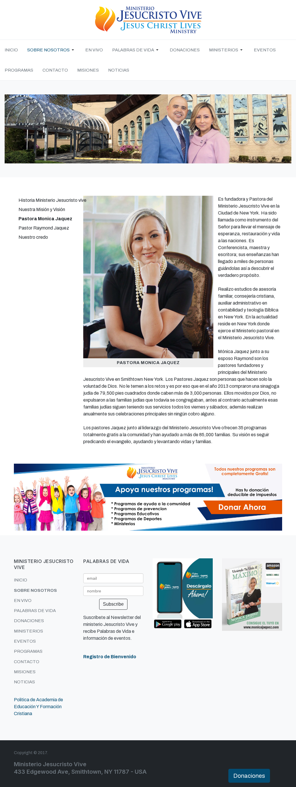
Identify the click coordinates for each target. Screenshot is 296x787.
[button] (52, 50)
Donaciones (249, 776)
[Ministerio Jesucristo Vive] (148, 19)
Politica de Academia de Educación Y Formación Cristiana (38, 706)
